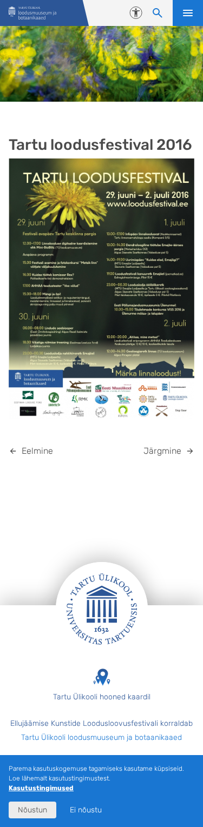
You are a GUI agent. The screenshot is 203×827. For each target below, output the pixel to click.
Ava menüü (188, 13)
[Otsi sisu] (157, 13)
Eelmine (37, 451)
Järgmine (162, 451)
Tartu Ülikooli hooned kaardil (101, 697)
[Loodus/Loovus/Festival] (32, 13)
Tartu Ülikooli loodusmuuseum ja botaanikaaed (101, 737)
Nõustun (32, 810)
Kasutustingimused (41, 788)
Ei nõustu (86, 810)
